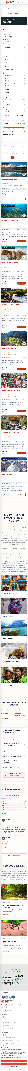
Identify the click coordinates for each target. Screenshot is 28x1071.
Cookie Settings (6, 1010)
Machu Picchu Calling (10, 348)
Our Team (7, 1020)
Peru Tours (4, 718)
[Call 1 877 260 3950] (26, 2)
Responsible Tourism (11, 1022)
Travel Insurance (9, 1038)
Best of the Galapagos (10, 262)
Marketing (7, 1025)
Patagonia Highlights (10, 179)
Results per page (6, 153)
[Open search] (23, 2)
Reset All (23, 29)
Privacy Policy (5, 1005)
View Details (20, 199)
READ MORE (6, 914)
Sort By (5, 146)
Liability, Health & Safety (12, 1040)
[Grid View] (12, 157)
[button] (14, 826)
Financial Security (10, 1043)
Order (5, 150)
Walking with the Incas (10, 432)
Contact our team (14, 779)
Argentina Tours (6, 710)
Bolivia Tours (19, 710)
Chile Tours (4, 713)
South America (9, 738)
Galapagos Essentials (10, 220)
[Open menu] (2, 2)
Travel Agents (8, 1028)
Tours (9, 9)
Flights (6, 1035)
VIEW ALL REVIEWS (14, 855)
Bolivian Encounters (9, 474)
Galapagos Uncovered (10, 305)
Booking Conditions (10, 1046)
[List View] (15, 157)
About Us (7, 1017)
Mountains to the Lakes (11, 390)
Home (4, 9)
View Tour (20, 241)
